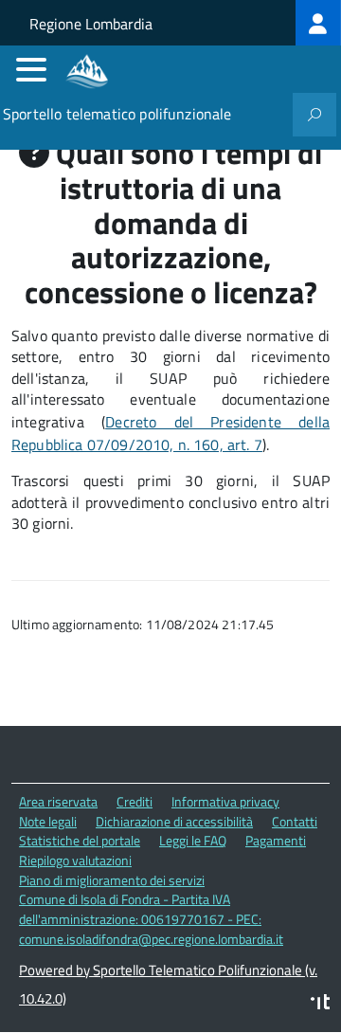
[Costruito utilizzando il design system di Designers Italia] (320, 1004)
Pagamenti (275, 840)
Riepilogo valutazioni (75, 860)
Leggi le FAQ (192, 840)
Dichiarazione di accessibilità (174, 821)
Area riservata (58, 801)
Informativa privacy (225, 801)
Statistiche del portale (79, 840)
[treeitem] (318, 22)
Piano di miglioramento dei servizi (112, 880)
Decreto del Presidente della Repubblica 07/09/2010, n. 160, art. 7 (170, 433)
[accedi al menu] (31, 69)
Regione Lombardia (91, 23)
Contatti (294, 821)
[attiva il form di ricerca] (314, 114)
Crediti (135, 801)
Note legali (48, 821)
